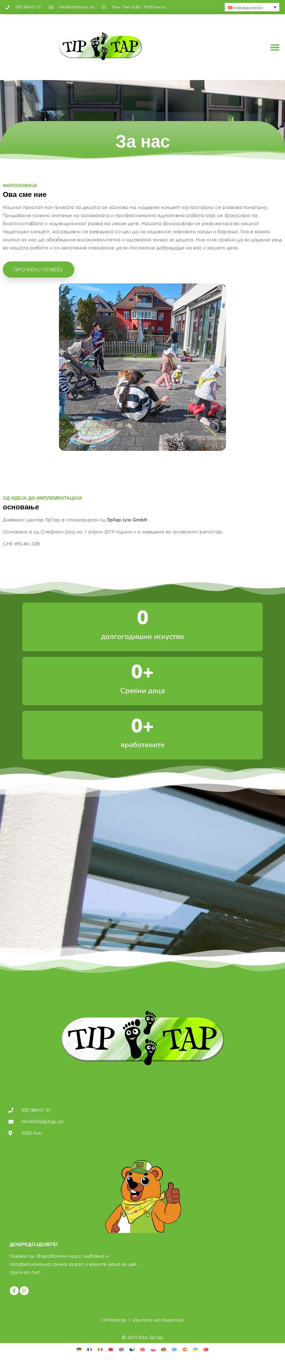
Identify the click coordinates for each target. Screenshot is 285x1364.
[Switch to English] (121, 1349)
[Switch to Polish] (153, 1349)
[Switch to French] (89, 1349)
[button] (274, 47)
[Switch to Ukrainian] (195, 1349)
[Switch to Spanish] (185, 1349)
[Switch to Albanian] (110, 1349)
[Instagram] (24, 1290)
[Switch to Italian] (100, 1349)
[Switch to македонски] (142, 1349)
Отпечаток (113, 1320)
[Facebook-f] (14, 1290)
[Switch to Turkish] (206, 1349)
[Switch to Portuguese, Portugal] (163, 1349)
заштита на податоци (158, 1320)
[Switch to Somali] (174, 1349)
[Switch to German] (79, 1349)
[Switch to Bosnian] (132, 1349)
